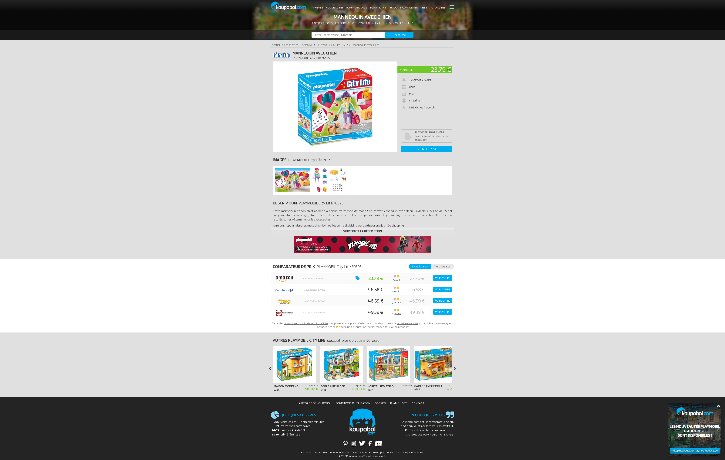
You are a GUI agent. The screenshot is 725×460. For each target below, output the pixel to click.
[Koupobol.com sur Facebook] (370, 443)
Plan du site (398, 403)
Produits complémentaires (408, 7)
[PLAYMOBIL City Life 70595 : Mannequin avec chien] (335, 106)
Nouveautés (335, 7)
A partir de (406, 69)
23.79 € (441, 69)
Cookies (380, 403)
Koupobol (291, 6)
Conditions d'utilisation (353, 403)
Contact (418, 403)
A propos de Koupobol (315, 403)
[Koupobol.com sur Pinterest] (345, 443)
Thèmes (318, 7)
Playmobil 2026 (356, 7)
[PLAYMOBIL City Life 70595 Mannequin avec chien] (292, 191)
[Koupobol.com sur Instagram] (353, 443)
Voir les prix (427, 149)
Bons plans (378, 7)
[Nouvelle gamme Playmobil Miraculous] (362, 251)
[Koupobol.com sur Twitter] (362, 443)
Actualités (438, 7)
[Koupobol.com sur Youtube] (378, 443)
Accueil (276, 45)
